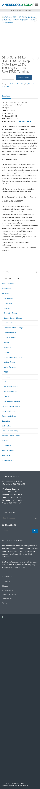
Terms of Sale (7, 599)
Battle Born (8, 298)
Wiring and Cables (8, 460)
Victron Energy (9, 362)
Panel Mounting (8, 450)
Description (6, 96)
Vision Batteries (10, 367)
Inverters (5, 440)
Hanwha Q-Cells (10, 333)
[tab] (6, 96)
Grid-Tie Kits (6, 426)
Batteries (13, 84)
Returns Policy (7, 590)
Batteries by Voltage (12, 401)
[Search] (35, 272)
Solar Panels (6, 455)
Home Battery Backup (10, 431)
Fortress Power (10, 323)
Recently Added (8, 283)
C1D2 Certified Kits (9, 411)
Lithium (6, 396)
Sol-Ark (7, 352)
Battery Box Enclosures (11, 406)
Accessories (6, 288)
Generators (6, 421)
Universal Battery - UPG (13, 357)
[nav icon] (36, 4)
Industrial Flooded (10, 387)
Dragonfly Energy (10, 313)
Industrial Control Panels (11, 436)
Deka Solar (20, 84)
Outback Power (10, 337)
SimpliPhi (7, 347)
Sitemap (5, 586)
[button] (35, 19)
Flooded (7, 377)
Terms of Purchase (9, 594)
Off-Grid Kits (6, 445)
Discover (7, 308)
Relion (6, 342)
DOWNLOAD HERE (23, 121)
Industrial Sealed (10, 391)
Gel (26, 84)
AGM (6, 372)
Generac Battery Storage (13, 328)
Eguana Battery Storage (13, 318)
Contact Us (6, 582)
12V (29, 84)
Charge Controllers (9, 416)
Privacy (4, 603)
